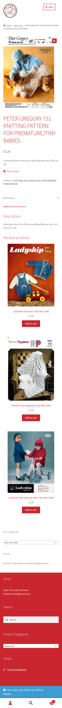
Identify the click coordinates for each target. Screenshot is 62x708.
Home (9, 25)
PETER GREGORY (49, 180)
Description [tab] (9, 197)
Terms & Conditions (17, 669)
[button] (54, 40)
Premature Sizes (10, 183)
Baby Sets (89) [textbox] (30, 542)
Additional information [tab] (14, 206)
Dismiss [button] (7, 693)
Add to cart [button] (31, 323)
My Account (10, 703)
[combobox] (31, 542)
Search (31, 703)
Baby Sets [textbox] (30, 646)
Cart (47, 700)
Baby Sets (18, 25)
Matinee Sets (35, 180)
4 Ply (16, 180)
